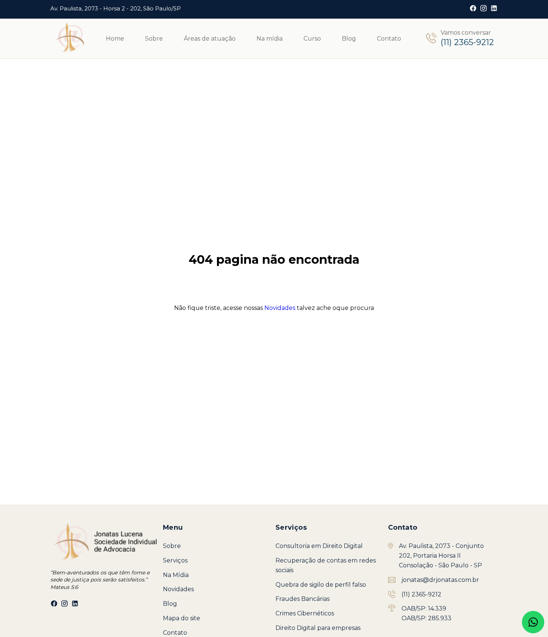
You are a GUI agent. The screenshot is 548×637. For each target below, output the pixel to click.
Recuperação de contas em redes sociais (325, 565)
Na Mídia (176, 575)
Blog (349, 38)
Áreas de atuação (210, 38)
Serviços (175, 560)
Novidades (279, 307)
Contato (389, 38)
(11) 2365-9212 (421, 594)
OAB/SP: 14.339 (423, 608)
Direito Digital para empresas (317, 627)
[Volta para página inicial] (69, 38)
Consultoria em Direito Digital (319, 545)
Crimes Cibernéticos (304, 613)
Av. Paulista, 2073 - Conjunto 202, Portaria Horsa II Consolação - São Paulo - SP (441, 555)
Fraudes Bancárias (302, 598)
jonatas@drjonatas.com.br (440, 579)
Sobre (154, 38)
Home (115, 38)
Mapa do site (181, 618)
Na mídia (269, 38)
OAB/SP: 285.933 (426, 618)
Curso (312, 38)
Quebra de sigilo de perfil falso (320, 584)
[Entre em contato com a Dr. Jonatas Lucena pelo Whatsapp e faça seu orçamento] (533, 622)
